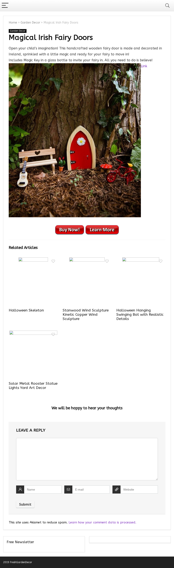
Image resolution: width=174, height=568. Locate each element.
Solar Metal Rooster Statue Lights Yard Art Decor (33, 385)
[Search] (167, 5)
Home (13, 22)
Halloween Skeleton (26, 310)
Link (144, 66)
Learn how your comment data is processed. (102, 522)
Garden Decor (30, 22)
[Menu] (5, 5)
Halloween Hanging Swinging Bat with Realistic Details (140, 314)
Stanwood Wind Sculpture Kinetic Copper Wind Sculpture (86, 314)
